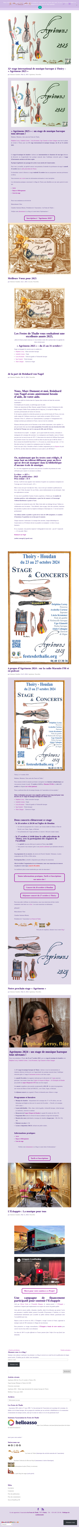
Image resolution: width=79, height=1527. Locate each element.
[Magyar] (13, 1522)
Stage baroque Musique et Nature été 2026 (19, 1392)
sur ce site (22, 178)
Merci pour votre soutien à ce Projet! (39, 1300)
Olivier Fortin (24, 1313)
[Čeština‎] (4, 1522)
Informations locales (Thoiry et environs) (25, 1476)
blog (62, 929)
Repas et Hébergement (19, 190)
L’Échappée (60, 1313)
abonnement (22, 211)
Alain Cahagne (53, 140)
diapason (57, 446)
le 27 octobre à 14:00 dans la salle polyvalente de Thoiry (38, 837)
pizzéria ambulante (45, 846)
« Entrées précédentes (14, 1359)
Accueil (30, 281)
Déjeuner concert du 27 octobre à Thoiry (39, 895)
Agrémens (32, 74)
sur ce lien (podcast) (31, 786)
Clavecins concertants (14, 1395)
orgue (53, 1078)
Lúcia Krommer (35, 140)
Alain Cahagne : (20, 361)
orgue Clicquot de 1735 (29, 1082)
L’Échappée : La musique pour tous (27, 1211)
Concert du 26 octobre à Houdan (39, 887)
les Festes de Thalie (32, 1522)
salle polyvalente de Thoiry (29, 169)
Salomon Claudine (15, 74)
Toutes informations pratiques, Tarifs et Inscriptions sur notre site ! (39, 877)
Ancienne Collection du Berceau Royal (24, 1470)
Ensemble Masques (37, 1313)
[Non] (77, 5)
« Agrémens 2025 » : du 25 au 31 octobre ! (39, 345)
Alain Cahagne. (51, 1060)
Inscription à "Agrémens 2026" (39, 218)
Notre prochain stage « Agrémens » (27, 988)
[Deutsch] (11, 1522)
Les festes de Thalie (30, 1462)
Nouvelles (38, 74)
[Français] (9, 1522)
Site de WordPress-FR (14, 1509)
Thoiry (45, 1522)
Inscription (11, 1497)
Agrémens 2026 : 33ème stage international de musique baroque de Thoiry (28, 1398)
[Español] (18, 1522)
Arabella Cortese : (21, 354)
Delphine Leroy (15, 140)
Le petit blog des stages (20, 1483)
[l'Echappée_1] (39, 1263)
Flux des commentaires (14, 1506)
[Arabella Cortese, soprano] (39, 1047)
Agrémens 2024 (18, 1051)
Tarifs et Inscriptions (39, 1158)
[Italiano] (14, 1522)
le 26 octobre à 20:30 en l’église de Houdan (35, 823)
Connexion (11, 1500)
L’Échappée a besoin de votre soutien (50, 1336)
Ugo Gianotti (43, 140)
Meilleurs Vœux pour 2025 (22, 278)
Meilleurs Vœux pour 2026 (15, 1401)
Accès (14, 188)
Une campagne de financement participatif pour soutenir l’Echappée (39, 1309)
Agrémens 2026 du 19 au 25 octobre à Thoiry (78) (22, 1389)
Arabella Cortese (24, 140)
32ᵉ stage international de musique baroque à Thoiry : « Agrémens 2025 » (37, 70)
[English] (7, 1522)
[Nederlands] (6, 1522)
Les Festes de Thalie (35, 919)
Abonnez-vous (14, 1374)
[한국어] (16, 1522)
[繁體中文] (2, 1522)
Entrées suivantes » (66, 1359)
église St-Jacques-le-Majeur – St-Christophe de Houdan (49, 1080)
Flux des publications (13, 1503)
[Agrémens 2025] (39, 127)
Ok (40, 7)
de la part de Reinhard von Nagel (26, 374)
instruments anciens (34, 1074)
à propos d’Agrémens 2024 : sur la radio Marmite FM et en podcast (38, 669)
